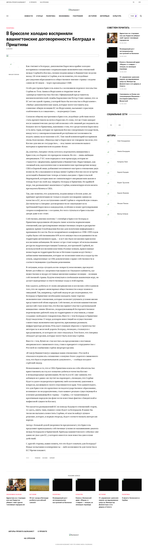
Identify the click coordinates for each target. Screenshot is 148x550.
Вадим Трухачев (123, 182)
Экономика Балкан (14, 494)
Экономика (64, 16)
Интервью (104, 16)
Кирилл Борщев (123, 172)
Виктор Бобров (122, 214)
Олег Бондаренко (123, 141)
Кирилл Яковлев (123, 193)
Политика (50, 16)
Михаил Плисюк (14, 74)
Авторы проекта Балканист (16, 2)
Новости (29, 16)
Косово (45, 458)
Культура (117, 16)
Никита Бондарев (123, 151)
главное (37, 458)
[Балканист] (74, 10)
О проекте (33, 2)
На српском (44, 2)
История (93, 16)
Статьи (39, 16)
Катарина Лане (122, 162)
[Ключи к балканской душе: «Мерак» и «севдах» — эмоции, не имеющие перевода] (112, 67)
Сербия (52, 458)
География (78, 16)
